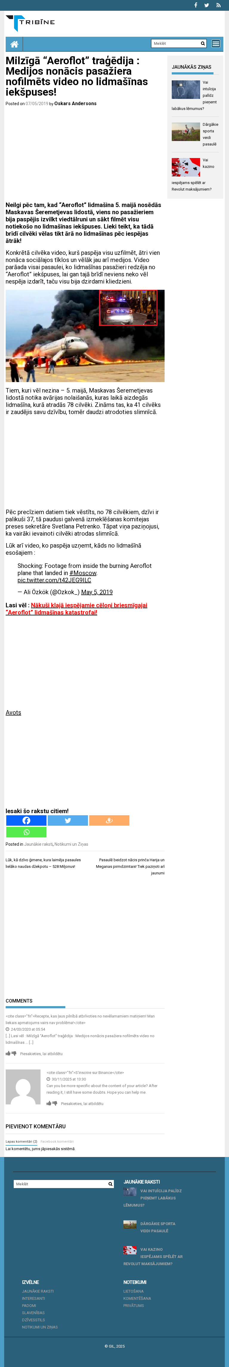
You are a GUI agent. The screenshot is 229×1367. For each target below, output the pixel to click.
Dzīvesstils (33, 1320)
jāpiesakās (50, 1149)
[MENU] (215, 43)
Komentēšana (137, 1298)
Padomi (29, 1305)
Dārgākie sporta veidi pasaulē (157, 1227)
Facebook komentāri (57, 1142)
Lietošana (133, 1291)
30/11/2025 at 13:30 (68, 1079)
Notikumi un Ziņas (71, 844)
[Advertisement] (85, 155)
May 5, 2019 (97, 592)
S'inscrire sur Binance (93, 1072)
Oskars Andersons (75, 103)
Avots (13, 712)
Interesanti (33, 1298)
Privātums (133, 1305)
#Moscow (82, 573)
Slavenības (33, 1313)
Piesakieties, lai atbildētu (41, 1054)
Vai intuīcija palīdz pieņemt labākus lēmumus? (152, 1198)
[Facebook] (26, 820)
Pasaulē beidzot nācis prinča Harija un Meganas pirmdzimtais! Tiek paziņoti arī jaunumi (130, 866)
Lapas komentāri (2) (21, 1142)
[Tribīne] (14, 44)
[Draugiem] (109, 820)
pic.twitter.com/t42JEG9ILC (54, 580)
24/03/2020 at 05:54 (27, 1029)
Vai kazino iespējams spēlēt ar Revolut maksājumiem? (152, 1256)
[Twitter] (68, 820)
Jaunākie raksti (38, 844)
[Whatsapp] (26, 832)
